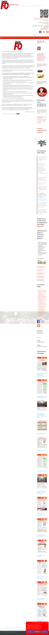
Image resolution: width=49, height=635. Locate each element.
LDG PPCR (41, 213)
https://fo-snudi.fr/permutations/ (42, 173)
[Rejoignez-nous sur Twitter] (44, 32)
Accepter (30, 631)
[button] (47, 622)
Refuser (37, 631)
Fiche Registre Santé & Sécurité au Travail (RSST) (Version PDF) (42, 300)
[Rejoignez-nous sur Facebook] (40, 32)
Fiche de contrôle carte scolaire (41, 130)
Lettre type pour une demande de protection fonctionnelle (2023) (42, 309)
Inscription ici (42, 60)
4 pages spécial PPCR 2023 (41, 470)
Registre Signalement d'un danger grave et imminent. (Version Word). (42, 297)
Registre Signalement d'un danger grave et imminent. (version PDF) (42, 291)
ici (43, 83)
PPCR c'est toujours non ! (41, 397)
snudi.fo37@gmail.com (44, 28)
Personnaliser (44, 631)
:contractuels (41, 450)
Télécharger (18, 113)
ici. (40, 43)
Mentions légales (40, 333)
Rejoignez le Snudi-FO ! (44, 29)
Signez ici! (40, 226)
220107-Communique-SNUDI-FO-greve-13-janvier (9, 113)
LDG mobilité (41, 207)
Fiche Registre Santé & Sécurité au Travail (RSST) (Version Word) (42, 304)
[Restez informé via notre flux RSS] (47, 32)
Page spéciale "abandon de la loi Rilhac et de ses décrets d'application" (41, 492)
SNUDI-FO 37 (14, 4)
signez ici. (41, 66)
